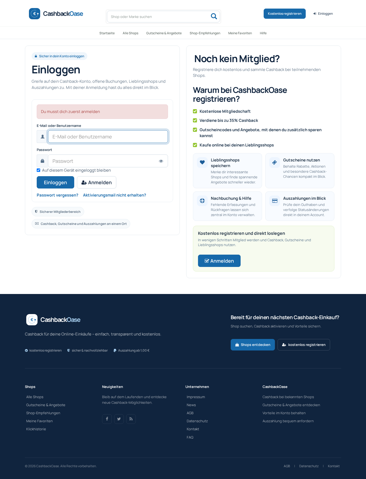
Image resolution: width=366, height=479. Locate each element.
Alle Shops (130, 33)
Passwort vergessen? (57, 195)
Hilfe (263, 33)
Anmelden (99, 182)
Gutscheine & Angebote (164, 33)
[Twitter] (119, 419)
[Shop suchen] (214, 16)
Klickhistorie (36, 429)
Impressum (196, 396)
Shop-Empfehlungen (205, 33)
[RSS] (131, 419)
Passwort (44, 149)
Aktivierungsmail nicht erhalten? (114, 195)
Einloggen (325, 13)
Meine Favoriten (240, 33)
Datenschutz (197, 420)
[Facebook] (107, 419)
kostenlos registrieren (307, 344)
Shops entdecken (255, 344)
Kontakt (193, 429)
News (191, 404)
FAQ (190, 437)
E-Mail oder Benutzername (59, 125)
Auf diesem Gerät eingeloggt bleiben (76, 170)
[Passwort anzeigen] (161, 161)
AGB (190, 412)
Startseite (107, 33)
